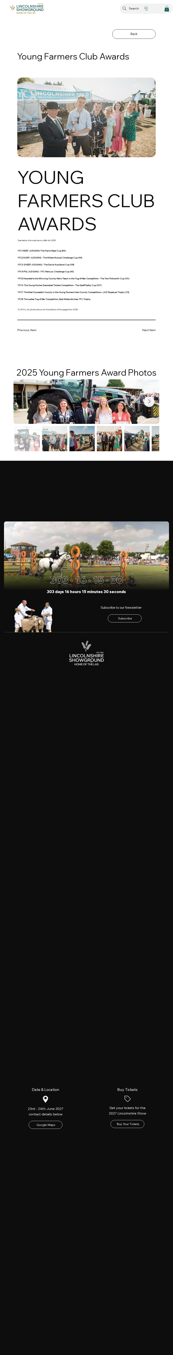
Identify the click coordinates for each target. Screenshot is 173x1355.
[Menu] (146, 8)
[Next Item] (149, 401)
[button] (166, 8)
